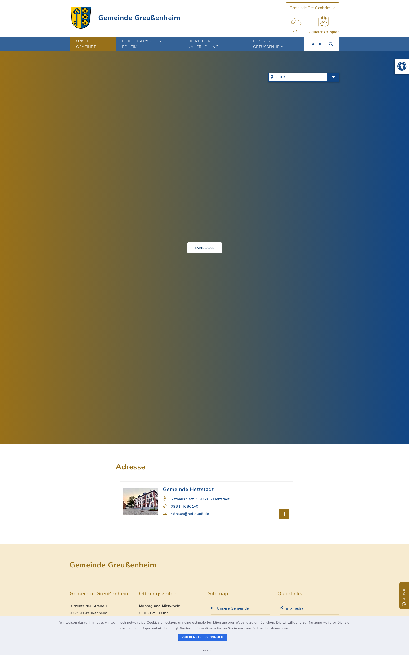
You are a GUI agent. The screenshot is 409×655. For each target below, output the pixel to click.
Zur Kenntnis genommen (202, 637)
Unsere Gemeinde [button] (86, 43)
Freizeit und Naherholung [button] (203, 43)
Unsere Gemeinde (233, 608)
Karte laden (204, 248)
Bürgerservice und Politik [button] (143, 43)
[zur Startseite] (81, 18)
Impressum (204, 650)
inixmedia (294, 608)
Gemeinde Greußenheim (139, 18)
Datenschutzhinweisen (270, 628)
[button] (402, 66)
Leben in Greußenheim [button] (268, 43)
